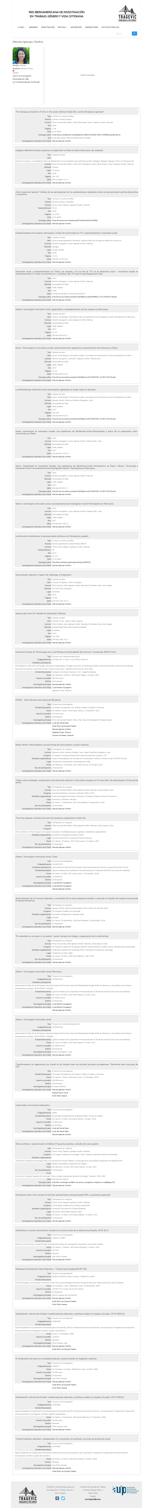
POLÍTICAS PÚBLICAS (110, 27)
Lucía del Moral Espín (60, 723)
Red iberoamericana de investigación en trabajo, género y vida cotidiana (56, 12)
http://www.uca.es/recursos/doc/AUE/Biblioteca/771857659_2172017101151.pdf (83, 377)
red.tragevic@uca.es (93, 1499)
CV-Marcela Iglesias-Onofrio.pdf (27, 82)
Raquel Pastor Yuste (60, 1093)
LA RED (21, 27)
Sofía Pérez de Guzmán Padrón (64, 726)
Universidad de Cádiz (21, 79)
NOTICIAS (62, 27)
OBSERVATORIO (91, 27)
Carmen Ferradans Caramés (63, 735)
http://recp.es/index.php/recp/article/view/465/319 (71, 562)
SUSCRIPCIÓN (76, 27)
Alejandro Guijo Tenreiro (61, 732)
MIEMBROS (33, 27)
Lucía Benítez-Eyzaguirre (61, 687)
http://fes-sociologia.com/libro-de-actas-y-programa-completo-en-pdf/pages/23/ (83, 1182)
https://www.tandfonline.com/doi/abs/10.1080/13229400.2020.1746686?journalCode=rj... (86, 135)
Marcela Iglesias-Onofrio (61, 141)
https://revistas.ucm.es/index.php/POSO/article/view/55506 (75, 220)
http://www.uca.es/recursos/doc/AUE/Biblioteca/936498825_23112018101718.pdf (84, 297)
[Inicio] (128, 13)
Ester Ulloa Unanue (59, 1096)
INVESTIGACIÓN (47, 27)
